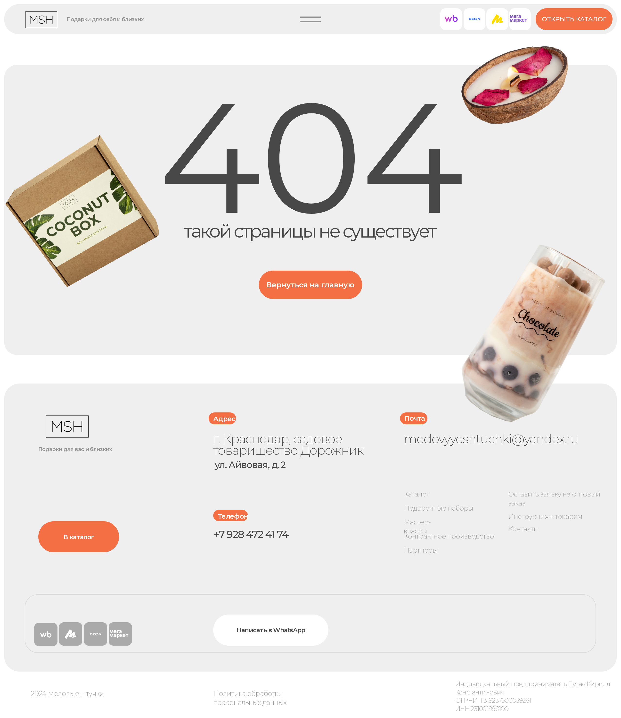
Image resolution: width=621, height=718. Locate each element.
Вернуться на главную (310, 284)
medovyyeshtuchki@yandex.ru (491, 438)
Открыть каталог (574, 19)
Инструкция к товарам (545, 516)
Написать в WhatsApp (271, 630)
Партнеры (420, 550)
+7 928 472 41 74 (250, 534)
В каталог (78, 537)
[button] (310, 19)
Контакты (523, 529)
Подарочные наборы (438, 508)
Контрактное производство (449, 536)
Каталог (416, 494)
